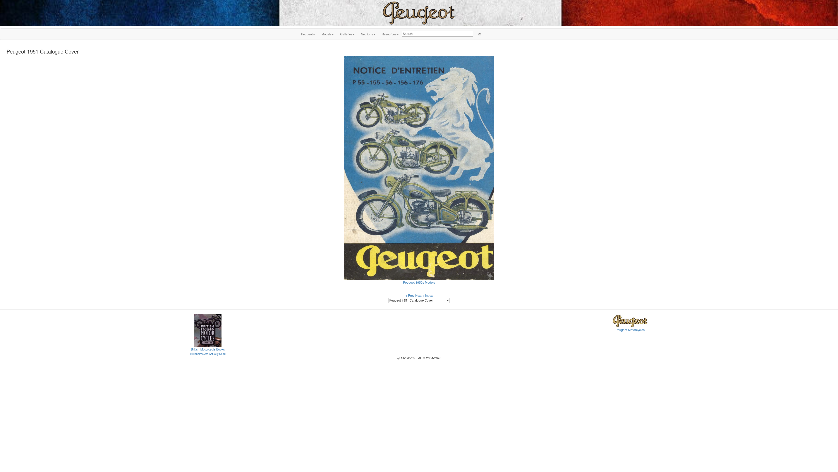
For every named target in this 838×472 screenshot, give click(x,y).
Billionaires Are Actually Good (208, 354)
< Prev (409, 295)
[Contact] (478, 34)
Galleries (346, 34)
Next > (419, 295)
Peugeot (307, 34)
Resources (389, 34)
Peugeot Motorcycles (630, 330)
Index (429, 295)
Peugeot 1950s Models (419, 282)
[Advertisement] (419, 391)
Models (326, 34)
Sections (367, 34)
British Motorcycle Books (208, 349)
